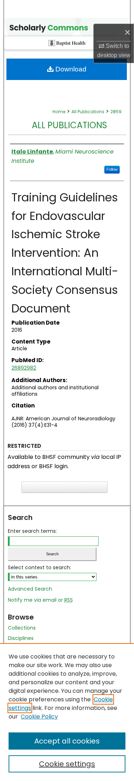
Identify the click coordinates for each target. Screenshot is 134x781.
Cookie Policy (39, 716)
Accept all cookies (67, 741)
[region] (67, 712)
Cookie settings (67, 764)
